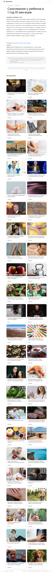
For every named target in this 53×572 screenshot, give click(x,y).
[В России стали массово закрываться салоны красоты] (16, 477)
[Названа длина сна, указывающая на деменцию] (16, 88)
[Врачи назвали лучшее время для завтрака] (16, 436)
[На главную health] (8, 1)
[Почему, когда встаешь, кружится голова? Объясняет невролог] (37, 191)
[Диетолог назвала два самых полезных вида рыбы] (37, 88)
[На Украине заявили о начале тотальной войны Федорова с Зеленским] (37, 313)
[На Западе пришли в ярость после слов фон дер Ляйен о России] (37, 170)
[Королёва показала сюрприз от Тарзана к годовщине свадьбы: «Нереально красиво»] (16, 375)
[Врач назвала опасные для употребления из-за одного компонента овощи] (16, 395)
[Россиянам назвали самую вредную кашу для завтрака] (37, 354)
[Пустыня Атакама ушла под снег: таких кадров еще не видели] (16, 334)
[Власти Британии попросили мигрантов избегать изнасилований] (16, 150)
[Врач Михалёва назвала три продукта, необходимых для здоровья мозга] (37, 375)
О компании (6, 571)
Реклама (11, 571)
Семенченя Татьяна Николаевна (21, 43)
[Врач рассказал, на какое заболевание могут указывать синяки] (16, 252)
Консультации (10, 5)
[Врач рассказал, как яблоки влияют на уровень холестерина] (37, 109)
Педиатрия (17, 5)
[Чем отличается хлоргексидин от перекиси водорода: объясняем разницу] (37, 395)
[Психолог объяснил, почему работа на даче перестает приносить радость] (37, 497)
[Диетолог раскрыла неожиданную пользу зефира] (16, 191)
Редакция (24, 571)
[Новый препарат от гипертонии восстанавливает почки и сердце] (37, 538)
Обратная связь (45, 571)
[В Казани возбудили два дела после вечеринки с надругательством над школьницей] (16, 313)
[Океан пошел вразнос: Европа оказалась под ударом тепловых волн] (37, 456)
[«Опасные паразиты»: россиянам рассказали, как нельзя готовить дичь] (37, 416)
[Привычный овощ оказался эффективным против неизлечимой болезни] (37, 293)
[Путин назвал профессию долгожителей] (16, 211)
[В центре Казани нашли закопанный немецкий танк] (37, 129)
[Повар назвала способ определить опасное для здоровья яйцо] (16, 129)
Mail (2, 571)
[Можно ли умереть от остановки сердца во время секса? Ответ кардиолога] (16, 109)
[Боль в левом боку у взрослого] (16, 416)
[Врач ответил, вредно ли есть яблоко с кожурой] (16, 272)
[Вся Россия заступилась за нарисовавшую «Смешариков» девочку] (37, 334)
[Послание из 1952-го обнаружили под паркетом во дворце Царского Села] (37, 211)
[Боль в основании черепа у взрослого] (37, 477)
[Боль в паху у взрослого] (16, 538)
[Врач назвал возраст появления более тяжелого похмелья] (16, 559)
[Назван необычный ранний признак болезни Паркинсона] (37, 518)
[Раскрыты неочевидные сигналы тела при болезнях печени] (37, 150)
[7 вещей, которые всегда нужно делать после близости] (16, 232)
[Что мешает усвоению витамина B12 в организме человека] (16, 354)
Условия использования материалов (34, 571)
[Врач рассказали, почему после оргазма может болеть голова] (37, 252)
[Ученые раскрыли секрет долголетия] (16, 518)
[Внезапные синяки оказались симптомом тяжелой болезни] (16, 497)
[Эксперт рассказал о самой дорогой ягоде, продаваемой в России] (16, 293)
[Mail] (4, 1)
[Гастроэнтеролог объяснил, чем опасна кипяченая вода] (37, 272)
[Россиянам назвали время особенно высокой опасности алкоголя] (37, 436)
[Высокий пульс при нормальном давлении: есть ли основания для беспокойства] (37, 232)
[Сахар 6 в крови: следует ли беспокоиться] (16, 170)
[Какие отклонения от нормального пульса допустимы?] (16, 456)
